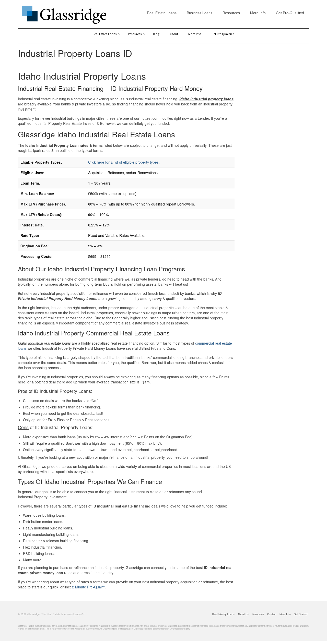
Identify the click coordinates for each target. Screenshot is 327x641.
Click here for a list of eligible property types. (124, 162)
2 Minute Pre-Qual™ (88, 586)
